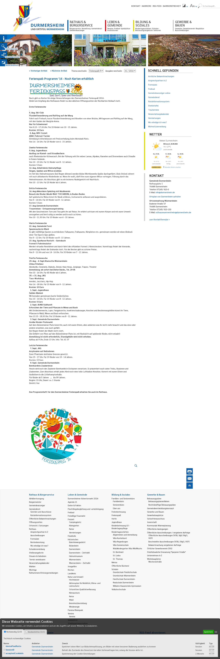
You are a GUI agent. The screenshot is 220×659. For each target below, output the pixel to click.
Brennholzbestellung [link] (78, 603)
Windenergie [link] (74, 606)
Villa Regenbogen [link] (120, 541)
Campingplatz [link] (75, 522)
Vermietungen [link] (75, 532)
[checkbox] (5, 632)
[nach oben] (189, 488)
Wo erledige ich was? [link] (39, 545)
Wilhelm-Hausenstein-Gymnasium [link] (127, 585)
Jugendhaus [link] (117, 522)
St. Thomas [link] (118, 558)
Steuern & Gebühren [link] (37, 556)
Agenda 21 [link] (72, 502)
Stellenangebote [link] (36, 552)
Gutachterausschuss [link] (156, 518)
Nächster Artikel (58, 70)
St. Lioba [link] (116, 555)
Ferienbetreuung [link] (119, 511)
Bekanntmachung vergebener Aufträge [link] (164, 545)
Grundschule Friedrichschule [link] (125, 572)
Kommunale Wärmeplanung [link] (159, 525)
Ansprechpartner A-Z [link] (39, 531)
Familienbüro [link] (118, 501)
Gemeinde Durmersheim (42, 646)
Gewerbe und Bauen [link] (155, 511)
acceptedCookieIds (14, 653)
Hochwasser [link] (74, 579)
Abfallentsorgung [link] (36, 498)
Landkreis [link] (72, 573)
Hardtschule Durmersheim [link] (124, 579)
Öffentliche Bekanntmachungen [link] (42, 518)
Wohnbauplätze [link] (154, 558)
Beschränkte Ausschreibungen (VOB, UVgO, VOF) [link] (169, 541)
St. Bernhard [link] (118, 552)
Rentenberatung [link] (37, 542)
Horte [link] (114, 518)
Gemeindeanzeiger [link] (37, 505)
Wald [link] (71, 599)
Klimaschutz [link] (74, 592)
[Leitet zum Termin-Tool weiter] (3, 62)
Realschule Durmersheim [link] (123, 582)
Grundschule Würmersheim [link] (124, 575)
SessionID (10, 649)
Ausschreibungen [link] (37, 535)
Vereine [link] (72, 616)
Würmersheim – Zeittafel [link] (79, 563)
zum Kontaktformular (158, 219)
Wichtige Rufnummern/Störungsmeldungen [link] (43, 571)
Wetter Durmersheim (168, 140)
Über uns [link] (116, 508)
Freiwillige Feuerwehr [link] (76, 515)
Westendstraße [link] (155, 561)
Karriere (146, 6)
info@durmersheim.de (165, 192)
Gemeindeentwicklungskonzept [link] (160, 508)
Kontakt (135, 6)
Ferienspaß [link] (116, 515)
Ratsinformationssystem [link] (40, 515)
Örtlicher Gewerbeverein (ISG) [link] (159, 548)
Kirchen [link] (71, 569)
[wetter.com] (156, 168)
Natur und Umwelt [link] (75, 576)
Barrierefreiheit (172, 6)
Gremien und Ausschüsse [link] (40, 511)
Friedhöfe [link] (72, 536)
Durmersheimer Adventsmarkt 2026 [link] (83, 498)
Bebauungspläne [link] (154, 498)
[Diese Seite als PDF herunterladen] (189, 473)
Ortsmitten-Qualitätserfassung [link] (82, 589)
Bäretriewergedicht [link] (77, 542)
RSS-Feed (157, 6)
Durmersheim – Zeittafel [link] (79, 552)
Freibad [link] (71, 512)
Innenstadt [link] (152, 522)
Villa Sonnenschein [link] (121, 545)
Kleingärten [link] (74, 525)
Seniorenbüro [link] (118, 504)
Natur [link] (71, 529)
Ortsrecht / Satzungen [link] (39, 525)
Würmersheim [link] (75, 559)
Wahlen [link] (32, 566)
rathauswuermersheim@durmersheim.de (173, 212)
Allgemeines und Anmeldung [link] (125, 534)
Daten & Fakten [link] (74, 505)
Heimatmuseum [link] (76, 556)
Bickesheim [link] (74, 545)
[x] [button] (216, 631)
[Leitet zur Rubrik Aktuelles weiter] (3, 38)
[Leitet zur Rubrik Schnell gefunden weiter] (3, 46)
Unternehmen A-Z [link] (154, 555)
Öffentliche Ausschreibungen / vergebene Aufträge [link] (168, 532)
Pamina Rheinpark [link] (75, 610)
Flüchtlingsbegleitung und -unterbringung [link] (86, 509)
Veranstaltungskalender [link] (39, 563)
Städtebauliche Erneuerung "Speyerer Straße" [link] (166, 552)
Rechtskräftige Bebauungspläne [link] (162, 504)
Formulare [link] (34, 538)
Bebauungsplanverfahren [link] (158, 501)
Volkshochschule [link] (119, 589)
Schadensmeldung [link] (37, 549)
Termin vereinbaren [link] (37, 559)
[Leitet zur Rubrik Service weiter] (3, 54)
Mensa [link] (114, 562)
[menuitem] (185, 6)
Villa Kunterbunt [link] (120, 538)
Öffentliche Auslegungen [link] (157, 529)
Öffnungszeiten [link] (35, 522)
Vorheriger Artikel (38, 70)
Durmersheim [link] (74, 549)
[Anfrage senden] (189, 481)
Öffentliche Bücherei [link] (120, 565)
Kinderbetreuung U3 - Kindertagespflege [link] (121, 527)
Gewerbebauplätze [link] (155, 515)
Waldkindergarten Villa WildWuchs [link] (127, 548)
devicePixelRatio (13, 646)
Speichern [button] (208, 631)
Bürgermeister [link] (35, 502)
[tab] (13, 631)
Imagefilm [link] (72, 566)
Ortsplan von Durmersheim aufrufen (165, 196)
